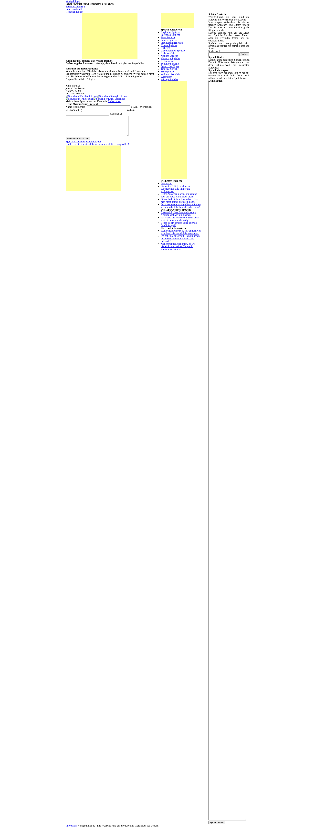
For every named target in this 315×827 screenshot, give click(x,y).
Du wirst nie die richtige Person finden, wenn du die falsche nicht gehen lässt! (181, 205)
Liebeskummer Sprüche (173, 50)
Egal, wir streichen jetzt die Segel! (83, 141)
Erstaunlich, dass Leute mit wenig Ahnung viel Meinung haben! (178, 213)
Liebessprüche (168, 53)
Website (131, 110)
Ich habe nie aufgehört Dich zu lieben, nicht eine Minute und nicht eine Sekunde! (180, 238)
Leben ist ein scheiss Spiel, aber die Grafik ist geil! (179, 224)
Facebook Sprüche (170, 34)
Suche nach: (214, 51)
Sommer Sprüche (170, 63)
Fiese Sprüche (168, 37)
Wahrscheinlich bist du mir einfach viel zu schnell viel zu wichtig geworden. (181, 232)
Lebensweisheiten (75, 9)
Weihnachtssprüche (171, 74)
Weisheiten (166, 76)
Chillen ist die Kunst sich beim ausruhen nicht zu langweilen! (97, 144)
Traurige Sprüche (170, 69)
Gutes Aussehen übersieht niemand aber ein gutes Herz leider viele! (179, 195)
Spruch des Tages (170, 66)
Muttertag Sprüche (170, 58)
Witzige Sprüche (169, 79)
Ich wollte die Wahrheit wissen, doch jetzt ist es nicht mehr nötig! (180, 219)
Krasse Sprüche (169, 45)
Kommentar (116, 113)
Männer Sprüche (169, 55)
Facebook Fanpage (75, 6)
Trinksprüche (167, 71)
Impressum (166, 183)
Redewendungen (74, 11)
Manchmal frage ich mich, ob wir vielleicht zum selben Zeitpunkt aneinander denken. (178, 246)
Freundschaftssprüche (172, 42)
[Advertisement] (109, 36)
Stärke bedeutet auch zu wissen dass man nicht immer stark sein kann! (179, 200)
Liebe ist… (166, 48)
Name (76, 106)
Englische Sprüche (170, 32)
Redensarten (114, 101)
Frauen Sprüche (169, 40)
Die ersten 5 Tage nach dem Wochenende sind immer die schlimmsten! (175, 189)
